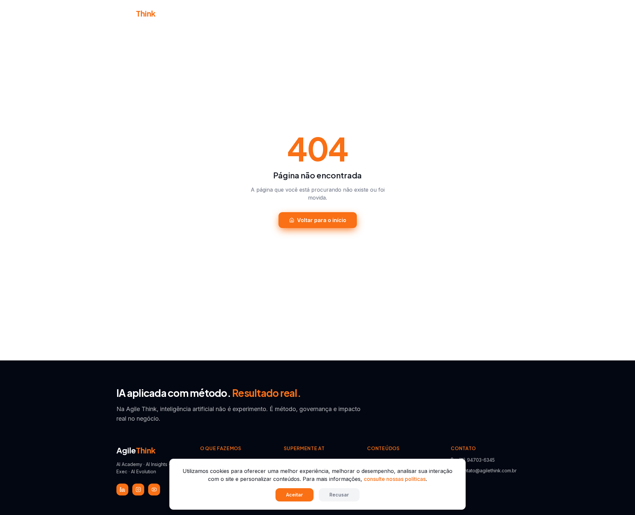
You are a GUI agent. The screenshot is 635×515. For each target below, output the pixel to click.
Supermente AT (332, 13)
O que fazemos (278, 13)
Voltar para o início (321, 220)
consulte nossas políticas (395, 479)
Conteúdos (382, 13)
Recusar (339, 494)
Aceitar (294, 494)
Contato (424, 13)
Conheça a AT (231, 13)
